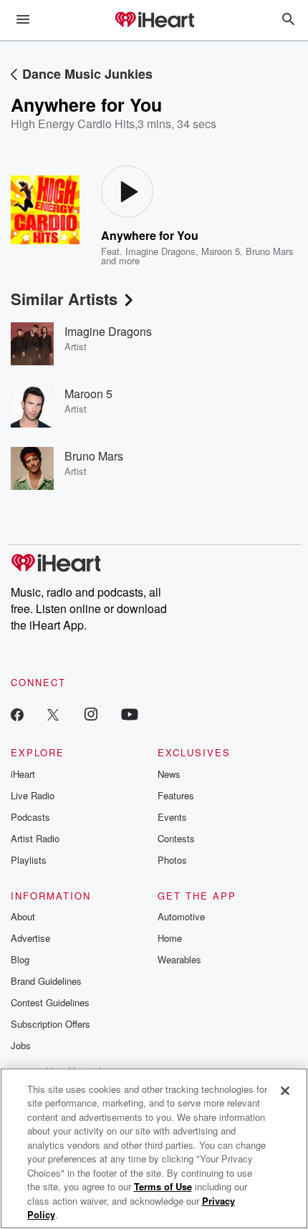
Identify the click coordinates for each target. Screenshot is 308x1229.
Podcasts (30, 817)
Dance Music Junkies (87, 73)
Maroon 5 (220, 251)
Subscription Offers (50, 1024)
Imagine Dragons (160, 251)
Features (176, 795)
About (23, 916)
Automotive (181, 916)
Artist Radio (35, 838)
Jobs (21, 1045)
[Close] (285, 1091)
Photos (172, 860)
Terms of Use (163, 1186)
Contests (176, 838)
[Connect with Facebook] (17, 714)
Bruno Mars (270, 251)
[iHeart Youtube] (129, 714)
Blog (20, 959)
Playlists (29, 860)
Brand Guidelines (46, 981)
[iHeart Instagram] (91, 714)
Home (170, 938)
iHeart (23, 774)
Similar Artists (64, 298)
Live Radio (32, 795)
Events (172, 817)
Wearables (179, 959)
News (169, 774)
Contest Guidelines (50, 1002)
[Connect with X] (53, 714)
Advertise (30, 938)
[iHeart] (154, 20)
